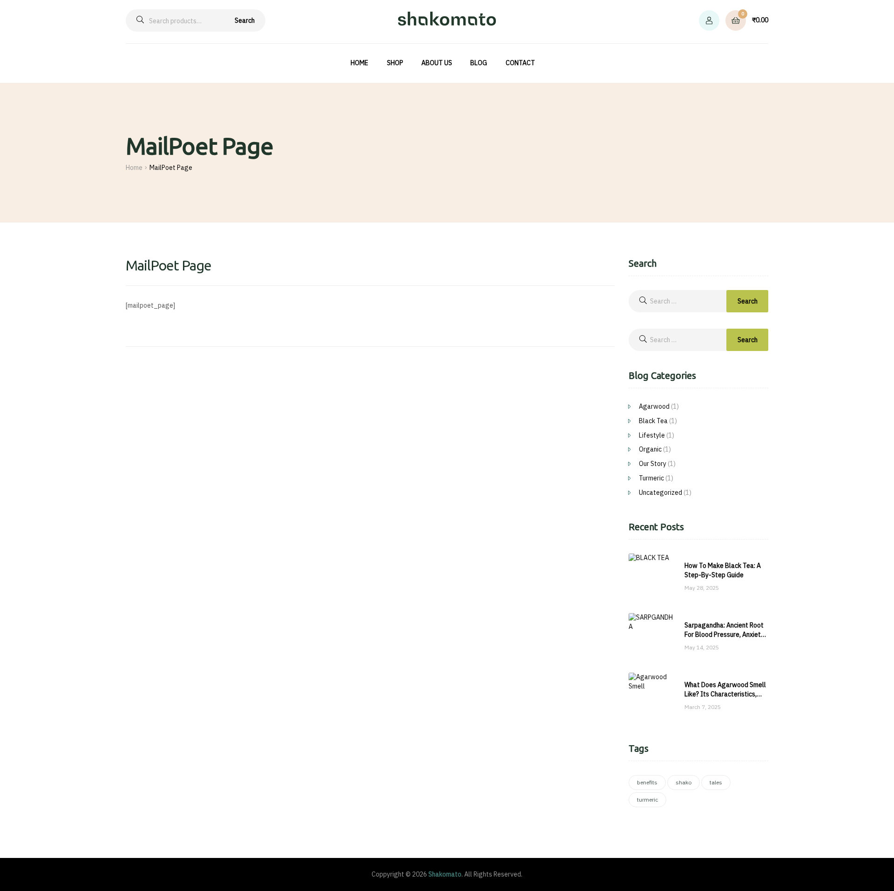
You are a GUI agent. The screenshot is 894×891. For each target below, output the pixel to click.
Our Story (652, 463)
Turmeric (651, 478)
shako (683, 782)
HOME (359, 63)
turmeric (647, 799)
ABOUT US (436, 63)
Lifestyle (652, 435)
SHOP (395, 63)
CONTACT (520, 63)
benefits (647, 782)
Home (134, 167)
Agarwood (654, 406)
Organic (650, 449)
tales (716, 782)
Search (245, 20)
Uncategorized (660, 492)
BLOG (478, 63)
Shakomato (444, 874)
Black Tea (653, 421)
